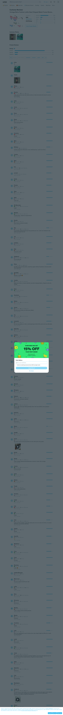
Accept (50, 713)
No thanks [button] (31, 371)
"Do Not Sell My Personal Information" (28, 710)
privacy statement (49, 708)
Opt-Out (54, 713)
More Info (59, 713)
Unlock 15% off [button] (31, 368)
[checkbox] (16, 364)
